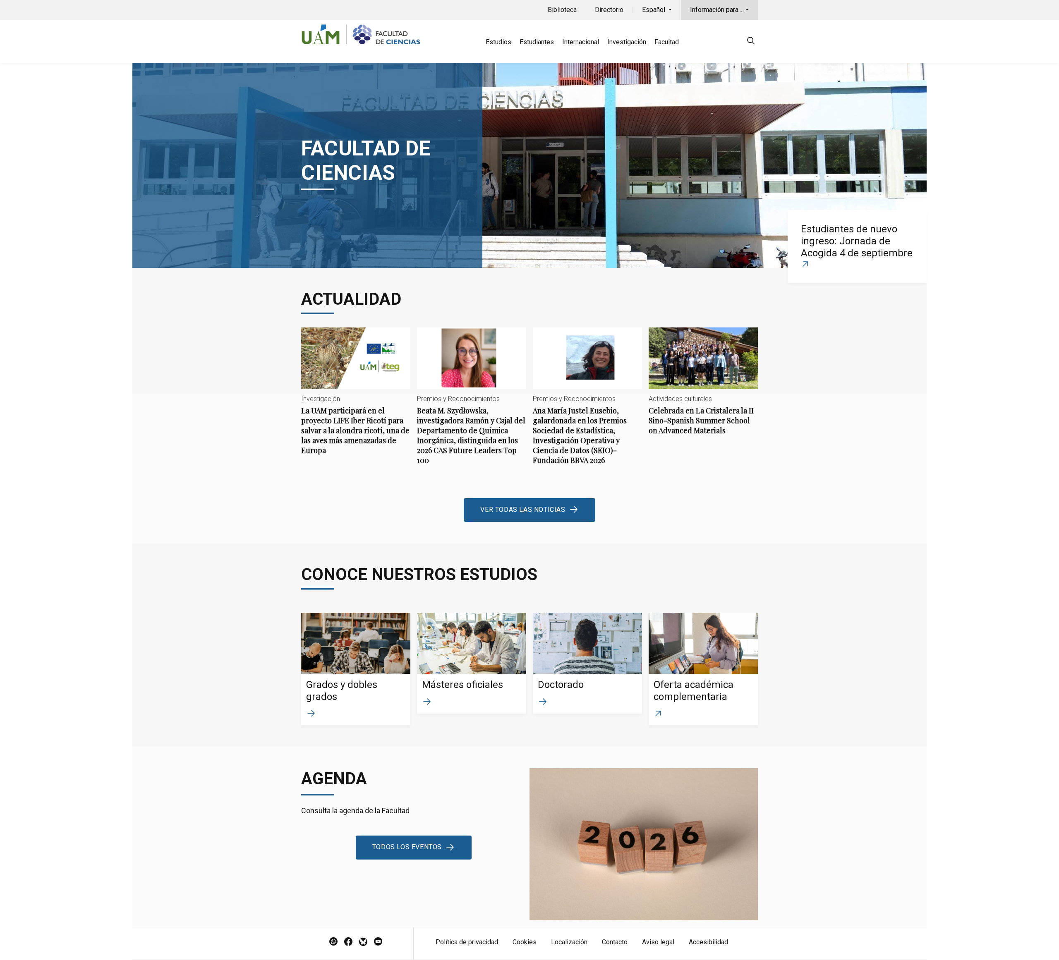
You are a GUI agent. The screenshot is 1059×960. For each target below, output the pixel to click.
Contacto (615, 942)
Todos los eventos (407, 847)
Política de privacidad (467, 942)
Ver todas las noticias (522, 509)
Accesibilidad (708, 942)
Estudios (498, 42)
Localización (569, 942)
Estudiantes (537, 42)
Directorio (609, 10)
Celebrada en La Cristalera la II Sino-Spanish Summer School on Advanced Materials (703, 388)
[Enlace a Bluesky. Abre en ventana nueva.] (363, 942)
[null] (751, 42)
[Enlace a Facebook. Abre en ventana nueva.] (348, 942)
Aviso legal (658, 942)
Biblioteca (562, 10)
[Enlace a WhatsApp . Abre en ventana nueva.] (333, 942)
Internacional (580, 42)
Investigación (626, 42)
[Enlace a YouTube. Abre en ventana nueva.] (378, 942)
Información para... (717, 10)
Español (654, 10)
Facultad (666, 42)
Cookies (525, 942)
